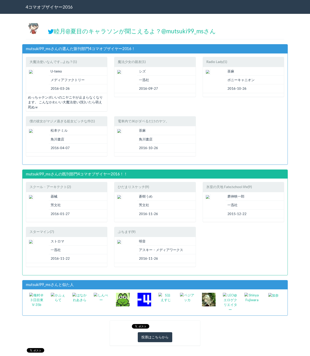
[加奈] (273, 295)
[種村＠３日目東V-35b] (36, 299)
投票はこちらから (155, 337)
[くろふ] (123, 299)
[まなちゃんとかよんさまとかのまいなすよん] (144, 299)
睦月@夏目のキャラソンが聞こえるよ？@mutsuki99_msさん (135, 31)
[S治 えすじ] (165, 297)
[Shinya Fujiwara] (251, 297)
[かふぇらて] (58, 297)
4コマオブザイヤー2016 (49, 7)
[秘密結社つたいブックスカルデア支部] (209, 299)
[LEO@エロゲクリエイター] (230, 302)
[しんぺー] (101, 297)
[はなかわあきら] (79, 297)
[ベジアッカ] (187, 297)
